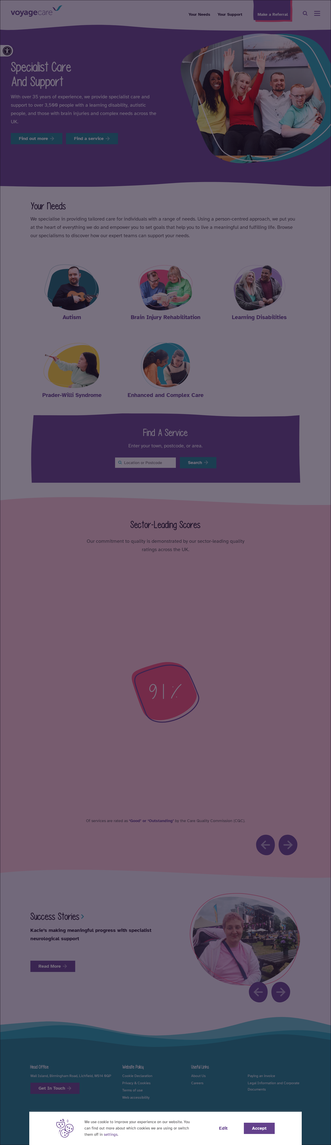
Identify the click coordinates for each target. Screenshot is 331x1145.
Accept (259, 1128)
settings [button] (111, 1134)
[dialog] (165, 572)
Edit (223, 1128)
